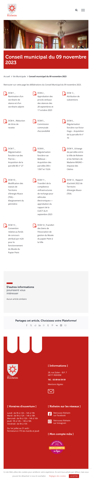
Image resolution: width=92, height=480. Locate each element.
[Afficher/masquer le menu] (83, 10)
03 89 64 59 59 (59, 379)
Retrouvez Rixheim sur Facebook (61, 414)
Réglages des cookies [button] (57, 476)
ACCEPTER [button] (74, 476)
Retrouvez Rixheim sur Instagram (61, 421)
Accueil (7, 76)
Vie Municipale (19, 76)
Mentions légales (55, 384)
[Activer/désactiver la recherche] (76, 10)
